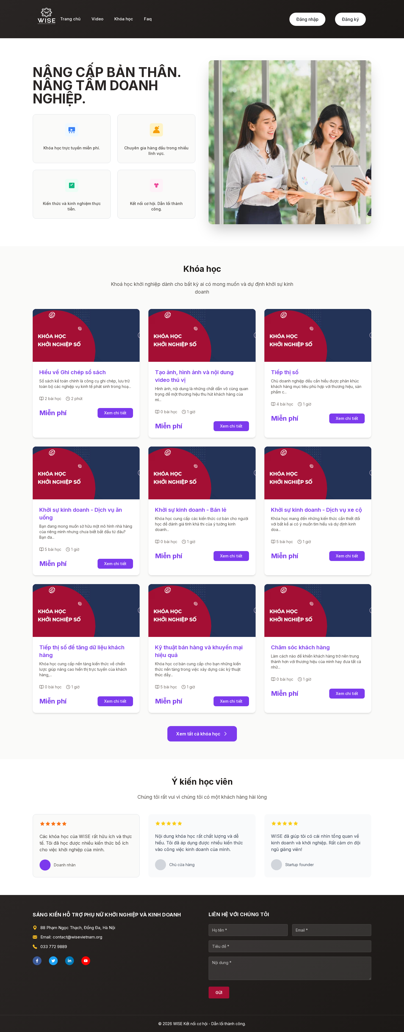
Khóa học (123, 18)
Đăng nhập (307, 19)
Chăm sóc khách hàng (300, 647)
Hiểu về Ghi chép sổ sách (72, 372)
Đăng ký (350, 19)
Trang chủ (70, 18)
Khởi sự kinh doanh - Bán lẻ (190, 510)
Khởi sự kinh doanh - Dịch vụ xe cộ (316, 510)
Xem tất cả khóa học (198, 734)
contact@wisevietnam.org (77, 937)
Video (97, 18)
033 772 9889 (53, 946)
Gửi (218, 992)
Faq (148, 18)
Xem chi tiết (115, 412)
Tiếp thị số (284, 372)
